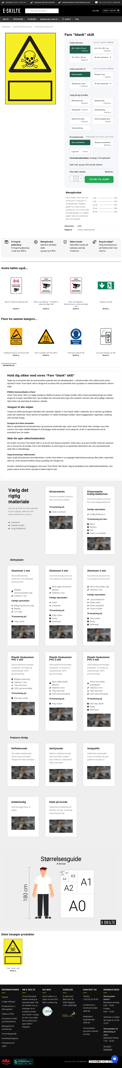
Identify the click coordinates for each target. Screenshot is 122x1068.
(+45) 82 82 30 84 (90, 999)
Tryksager (18, 19)
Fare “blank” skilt (13, 968)
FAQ (77, 19)
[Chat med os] (114, 1059)
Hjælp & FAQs (8, 1014)
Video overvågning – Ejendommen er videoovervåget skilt (76, 304)
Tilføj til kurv (99, 179)
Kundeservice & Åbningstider (8, 1007)
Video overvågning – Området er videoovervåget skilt (46, 303)
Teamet (5, 997)
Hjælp (68, 19)
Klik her (110, 42)
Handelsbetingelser (10, 1038)
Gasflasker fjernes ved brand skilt (16, 353)
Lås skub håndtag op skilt (105, 353)
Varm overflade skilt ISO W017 (46, 353)
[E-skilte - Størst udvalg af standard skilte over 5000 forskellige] (12, 11)
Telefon (105, 248)
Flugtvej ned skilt (106, 302)
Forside (6, 27)
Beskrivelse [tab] (9, 365)
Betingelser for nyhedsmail (8, 1027)
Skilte (6, 19)
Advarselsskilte (44, 27)
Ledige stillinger (8, 1002)
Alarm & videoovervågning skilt (16, 302)
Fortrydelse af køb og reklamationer (9, 1020)
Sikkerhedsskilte (22, 27)
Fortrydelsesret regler (8, 1044)
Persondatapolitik (9, 1034)
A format (80, 230)
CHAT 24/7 (116, 2)
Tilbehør (31, 19)
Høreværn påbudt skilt (76, 353)
